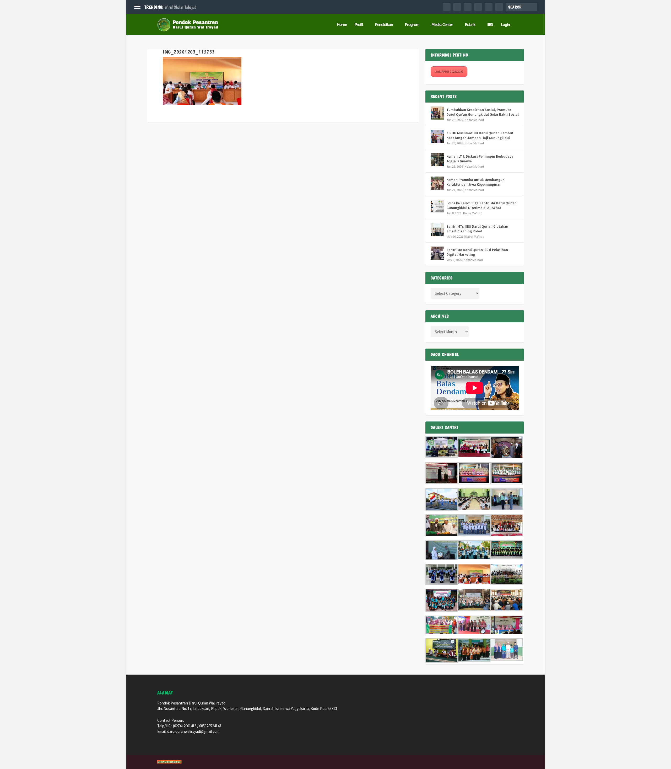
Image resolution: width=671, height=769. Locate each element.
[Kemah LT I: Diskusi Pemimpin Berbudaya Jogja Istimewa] (437, 159)
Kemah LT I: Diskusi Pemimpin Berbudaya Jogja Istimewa (479, 158)
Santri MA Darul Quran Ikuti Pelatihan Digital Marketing (477, 252)
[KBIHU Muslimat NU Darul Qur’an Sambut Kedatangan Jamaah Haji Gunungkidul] (437, 136)
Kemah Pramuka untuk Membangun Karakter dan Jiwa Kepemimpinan (475, 182)
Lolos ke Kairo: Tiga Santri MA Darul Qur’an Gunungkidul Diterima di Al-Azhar (481, 205)
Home (342, 25)
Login (505, 25)
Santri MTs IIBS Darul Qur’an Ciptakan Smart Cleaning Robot (477, 228)
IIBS (490, 25)
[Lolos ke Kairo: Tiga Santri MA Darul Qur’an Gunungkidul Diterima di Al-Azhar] (437, 206)
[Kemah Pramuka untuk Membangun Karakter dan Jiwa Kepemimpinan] (437, 183)
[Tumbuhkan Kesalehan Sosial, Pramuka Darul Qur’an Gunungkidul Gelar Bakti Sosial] (437, 113)
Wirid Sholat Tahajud (180, 7)
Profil (359, 25)
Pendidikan (384, 25)
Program (412, 25)
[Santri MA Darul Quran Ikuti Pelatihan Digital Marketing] (437, 253)
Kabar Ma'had (474, 120)
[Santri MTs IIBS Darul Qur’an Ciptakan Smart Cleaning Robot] (437, 229)
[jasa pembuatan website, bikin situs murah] (169, 762)
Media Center (442, 25)
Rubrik (470, 25)
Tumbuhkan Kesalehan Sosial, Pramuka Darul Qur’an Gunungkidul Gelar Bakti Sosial (482, 112)
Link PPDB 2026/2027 (449, 71)
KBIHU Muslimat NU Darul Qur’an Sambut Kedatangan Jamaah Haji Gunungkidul (479, 135)
